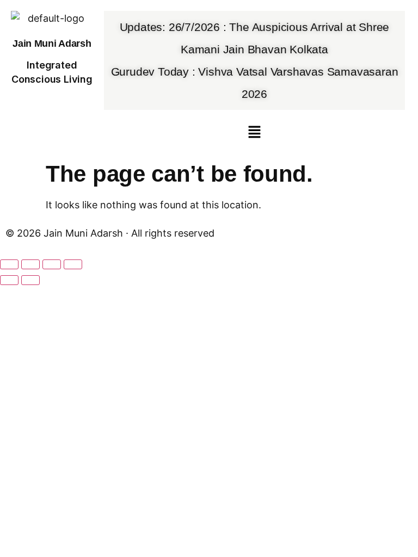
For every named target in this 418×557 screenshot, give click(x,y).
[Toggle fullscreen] (30, 264)
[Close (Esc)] (73, 264)
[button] (254, 132)
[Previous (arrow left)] (9, 280)
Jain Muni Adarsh (52, 43)
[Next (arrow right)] (30, 280)
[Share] (51, 264)
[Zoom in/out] (9, 264)
